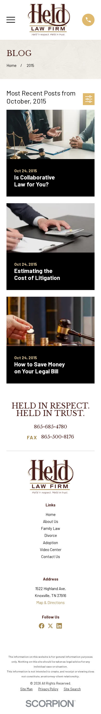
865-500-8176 (57, 437)
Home (51, 514)
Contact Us (50, 556)
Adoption (50, 542)
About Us (50, 521)
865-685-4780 (50, 427)
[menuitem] (26, 689)
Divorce (50, 535)
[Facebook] (41, 626)
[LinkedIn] (59, 626)
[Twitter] (50, 626)
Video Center (50, 549)
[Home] (48, 20)
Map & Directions (50, 602)
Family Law (50, 528)
